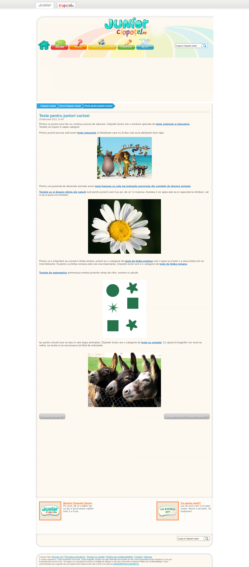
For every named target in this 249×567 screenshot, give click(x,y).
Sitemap (148, 557)
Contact (138, 557)
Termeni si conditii (96, 557)
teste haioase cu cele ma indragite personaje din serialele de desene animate (143, 186)
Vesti (145, 47)
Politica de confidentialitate (119, 557)
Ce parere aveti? (191, 503)
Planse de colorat (102, 47)
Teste (78, 47)
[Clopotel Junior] (45, 6)
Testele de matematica (53, 272)
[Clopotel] (66, 6)
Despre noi (57, 557)
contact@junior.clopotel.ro (126, 564)
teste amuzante (86, 132)
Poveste (126, 47)
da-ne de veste (52, 416)
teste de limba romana (173, 263)
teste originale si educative (173, 123)
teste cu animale (151, 342)
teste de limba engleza (139, 261)
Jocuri (59, 47)
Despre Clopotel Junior (77, 503)
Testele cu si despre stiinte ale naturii (62, 191)
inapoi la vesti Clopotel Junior (187, 416)
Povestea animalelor (75, 557)
